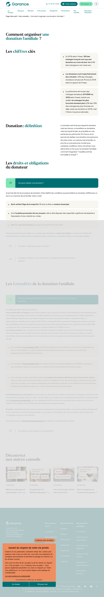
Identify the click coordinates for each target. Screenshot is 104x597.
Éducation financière (88, 11)
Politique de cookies (67, 586)
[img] (96, 4)
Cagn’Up (64, 561)
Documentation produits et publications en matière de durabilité (46, 589)
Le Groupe (10, 11)
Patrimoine (64, 545)
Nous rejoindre (51, 537)
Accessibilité (29, 591)
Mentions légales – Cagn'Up (46, 591)
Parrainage (80, 531)
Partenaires (65, 11)
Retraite (30, 11)
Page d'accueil (11, 16)
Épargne (21, 11)
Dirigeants (53, 11)
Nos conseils (76, 11)
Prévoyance (41, 11)
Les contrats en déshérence (68, 591)
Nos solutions (50, 542)
